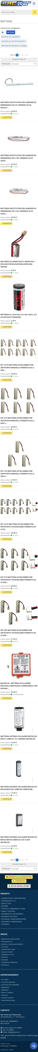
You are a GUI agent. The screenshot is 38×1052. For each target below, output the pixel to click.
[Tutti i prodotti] (3, 32)
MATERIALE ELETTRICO (9, 916)
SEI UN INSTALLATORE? (20, 886)
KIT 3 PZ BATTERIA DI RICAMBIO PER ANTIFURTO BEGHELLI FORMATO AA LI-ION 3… (18, 473)
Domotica (4, 957)
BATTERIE (10, 32)
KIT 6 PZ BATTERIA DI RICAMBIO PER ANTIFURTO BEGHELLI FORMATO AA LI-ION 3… (18, 420)
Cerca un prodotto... (8, 11)
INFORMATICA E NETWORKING (12, 914)
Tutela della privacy (8, 1000)
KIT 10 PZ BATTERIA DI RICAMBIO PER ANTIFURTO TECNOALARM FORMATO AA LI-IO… (18, 526)
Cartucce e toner (7, 952)
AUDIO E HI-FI (6, 903)
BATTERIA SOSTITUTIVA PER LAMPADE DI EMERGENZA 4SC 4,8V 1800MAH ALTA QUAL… (18, 158)
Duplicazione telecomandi (10, 939)
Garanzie (4, 995)
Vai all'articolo (7, 117)
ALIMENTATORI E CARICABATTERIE (13, 898)
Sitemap (11, 1049)
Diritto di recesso (7, 998)
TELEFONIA (5, 924)
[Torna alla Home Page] (16, 3)
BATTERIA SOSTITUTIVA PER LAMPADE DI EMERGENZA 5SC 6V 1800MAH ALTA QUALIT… (18, 105)
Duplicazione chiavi (8, 949)
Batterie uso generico (11, 37)
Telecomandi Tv (6, 942)
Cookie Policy (4, 1049)
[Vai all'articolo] (19, 84)
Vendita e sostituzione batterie (12, 944)
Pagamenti (5, 987)
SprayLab (4, 960)
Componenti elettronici (9, 962)
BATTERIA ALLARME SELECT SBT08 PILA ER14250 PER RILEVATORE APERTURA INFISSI (17, 264)
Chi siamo (4, 979)
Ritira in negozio (7, 992)
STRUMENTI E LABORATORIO (11, 922)
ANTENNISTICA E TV (8, 901)
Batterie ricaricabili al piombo (14, 46)
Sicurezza (4, 947)
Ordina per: (6, 64)
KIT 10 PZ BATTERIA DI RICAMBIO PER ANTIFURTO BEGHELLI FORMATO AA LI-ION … (18, 367)
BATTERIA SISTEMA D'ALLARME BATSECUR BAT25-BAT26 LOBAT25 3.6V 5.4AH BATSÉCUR (19, 839)
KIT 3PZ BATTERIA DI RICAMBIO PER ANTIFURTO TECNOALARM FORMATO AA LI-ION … (18, 633)
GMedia (14, 1046)
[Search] (34, 12)
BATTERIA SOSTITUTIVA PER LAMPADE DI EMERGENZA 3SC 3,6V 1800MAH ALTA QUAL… (18, 211)
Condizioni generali (8, 982)
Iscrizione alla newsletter (10, 985)
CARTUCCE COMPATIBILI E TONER (13, 909)
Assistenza (5, 965)
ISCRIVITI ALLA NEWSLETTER (20, 877)
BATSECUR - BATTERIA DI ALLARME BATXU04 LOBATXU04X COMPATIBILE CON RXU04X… (19, 686)
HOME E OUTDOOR (8, 911)
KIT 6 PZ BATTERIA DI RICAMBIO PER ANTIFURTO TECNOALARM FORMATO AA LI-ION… (18, 579)
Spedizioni (5, 990)
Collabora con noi (7, 954)
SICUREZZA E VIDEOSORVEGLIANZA (13, 919)
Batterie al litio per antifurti (14, 41)
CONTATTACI (20, 881)
